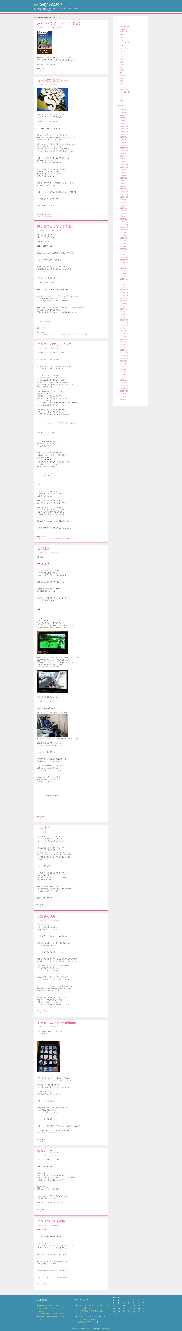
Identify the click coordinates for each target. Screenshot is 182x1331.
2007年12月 (124, 290)
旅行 (121, 73)
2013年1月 (124, 145)
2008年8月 (124, 268)
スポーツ (49, 334)
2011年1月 (124, 189)
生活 (121, 84)
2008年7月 (124, 271)
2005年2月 (124, 380)
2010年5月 (124, 211)
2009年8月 (124, 235)
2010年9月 (124, 200)
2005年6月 (124, 369)
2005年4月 (124, 375)
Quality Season (48, 4)
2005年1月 (124, 383)
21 (144, 1308)
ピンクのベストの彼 (51, 1221)
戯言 (44, 69)
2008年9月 (124, 265)
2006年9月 (124, 328)
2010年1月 (124, 222)
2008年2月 (124, 284)
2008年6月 (124, 274)
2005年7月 (124, 366)
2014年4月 (124, 118)
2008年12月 (124, 257)
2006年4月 (124, 342)
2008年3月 (124, 282)
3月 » (134, 1314)
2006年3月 (124, 344)
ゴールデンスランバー (52, 80)
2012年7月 (124, 156)
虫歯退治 (43, 828)
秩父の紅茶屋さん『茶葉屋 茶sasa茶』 (52, 1314)
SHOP (122, 35)
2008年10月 (124, 263)
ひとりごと (42, 1311)
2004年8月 (124, 396)
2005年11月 (124, 355)
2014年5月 (124, 115)
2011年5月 (124, 178)
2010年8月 (124, 203)
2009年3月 (124, 249)
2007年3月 (124, 312)
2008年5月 (124, 276)
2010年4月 (124, 213)
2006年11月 (124, 323)
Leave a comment (56, 27)
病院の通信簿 (41, 852)
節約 (121, 86)
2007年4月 (124, 309)
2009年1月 (124, 254)
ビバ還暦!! (44, 548)
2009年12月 (124, 224)
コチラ (66, 521)
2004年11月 (124, 388)
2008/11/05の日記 (51, 929)
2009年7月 (124, 238)
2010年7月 (124, 205)
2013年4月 (124, 142)
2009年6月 (124, 241)
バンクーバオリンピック (58, 334)
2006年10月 (124, 325)
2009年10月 (124, 230)
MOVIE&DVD (46, 214)
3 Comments (54, 1027)
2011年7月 (124, 172)
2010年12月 (124, 192)
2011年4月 (124, 181)
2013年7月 (124, 137)
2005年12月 (124, 353)
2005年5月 (124, 372)
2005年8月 (124, 364)
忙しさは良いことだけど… (48, 1308)
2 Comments (54, 84)
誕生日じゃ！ (82, 1322)
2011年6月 (124, 175)
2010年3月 (124, 216)
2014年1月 (124, 123)
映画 (47, 216)
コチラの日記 (80, 307)
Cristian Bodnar (105, 1328)
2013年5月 (124, 140)
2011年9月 (124, 170)
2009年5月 (124, 243)
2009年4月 (124, 246)
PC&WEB (123, 32)
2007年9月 (124, 298)
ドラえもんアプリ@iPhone (56, 1023)
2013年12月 (124, 126)
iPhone (41, 1141)
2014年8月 (124, 110)
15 (114, 1308)
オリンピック (42, 334)
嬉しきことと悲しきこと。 (56, 226)
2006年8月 (124, 331)
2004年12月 (124, 385)
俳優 (78, 334)
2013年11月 (124, 129)
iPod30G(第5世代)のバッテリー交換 (90, 1305)
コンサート (124, 48)
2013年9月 (124, 134)
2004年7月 (124, 399)
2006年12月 (124, 320)
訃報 (86, 334)
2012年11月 (124, 151)
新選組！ (123, 70)
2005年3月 (124, 377)
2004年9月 (124, 394)
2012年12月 (124, 148)
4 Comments (54, 1225)
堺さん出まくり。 (49, 1151)
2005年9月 (124, 361)
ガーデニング (124, 43)
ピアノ (122, 56)
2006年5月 (124, 339)
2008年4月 (124, 279)
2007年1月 (124, 317)
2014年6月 (124, 112)
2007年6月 (124, 303)
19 (134, 1308)
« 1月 (114, 1314)
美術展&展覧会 (125, 92)
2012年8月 (124, 153)
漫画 (121, 81)
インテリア (124, 40)
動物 (121, 59)
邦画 (50, 216)
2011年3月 (124, 183)
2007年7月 (124, 301)
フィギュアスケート (71, 334)
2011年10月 (124, 167)
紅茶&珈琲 (124, 89)
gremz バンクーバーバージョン (59, 23)
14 (144, 1306)
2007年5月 (124, 306)
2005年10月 (124, 358)
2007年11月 (124, 293)
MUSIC (122, 29)
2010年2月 (124, 219)
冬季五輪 (82, 334)
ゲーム (122, 45)
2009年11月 (124, 227)
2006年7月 (124, 334)
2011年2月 (124, 186)
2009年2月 (124, 252)
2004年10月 (124, 391)
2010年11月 (124, 194)
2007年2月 (124, 315)
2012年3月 (124, 159)
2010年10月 (124, 197)
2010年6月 (124, 208)
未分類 (122, 76)
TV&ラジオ (124, 37)
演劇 (121, 78)
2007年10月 (124, 295)
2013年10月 (124, 131)
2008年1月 (124, 287)
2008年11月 (124, 260)
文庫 (121, 65)
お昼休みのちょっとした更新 (48, 1305)
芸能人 (45, 1011)
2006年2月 (124, 347)
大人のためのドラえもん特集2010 (48, 1133)
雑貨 (44, 1139)
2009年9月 (124, 233)
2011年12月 (124, 164)
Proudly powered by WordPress (81, 1328)
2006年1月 (124, 350)
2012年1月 (124, 162)
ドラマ (122, 54)
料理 (121, 67)
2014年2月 (124, 121)
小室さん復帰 (46, 916)
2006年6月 (124, 336)
